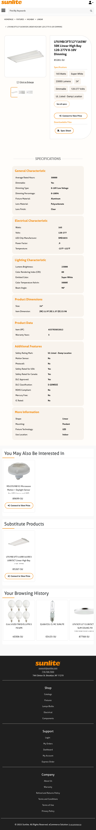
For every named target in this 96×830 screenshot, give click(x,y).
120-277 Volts (78, 88)
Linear (40, 19)
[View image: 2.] (22, 92)
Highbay (30, 19)
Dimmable (61, 88)
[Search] (91, 11)
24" (77, 81)
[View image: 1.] (14, 92)
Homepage (8, 19)
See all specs (62, 104)
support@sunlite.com (48, 668)
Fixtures (20, 19)
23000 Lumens (63, 81)
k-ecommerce (75, 824)
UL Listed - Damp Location (69, 96)
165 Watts (61, 73)
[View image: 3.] (29, 92)
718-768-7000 (48, 671)
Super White (77, 73)
